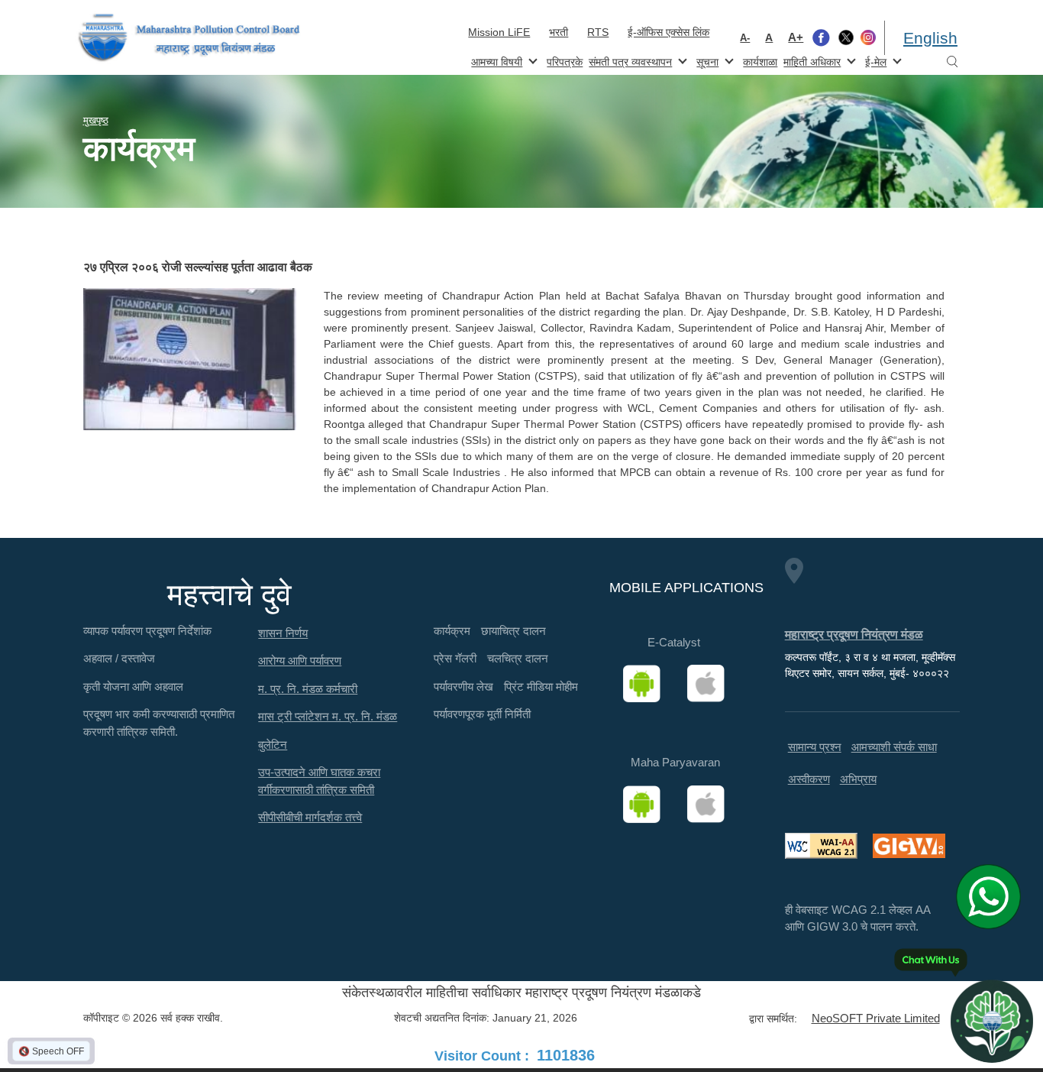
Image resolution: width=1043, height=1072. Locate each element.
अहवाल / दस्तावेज (119, 658)
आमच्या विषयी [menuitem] (495, 60)
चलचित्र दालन (517, 658)
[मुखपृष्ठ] (189, 38)
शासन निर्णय (283, 633)
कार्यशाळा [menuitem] (760, 62)
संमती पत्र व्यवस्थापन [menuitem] (629, 60)
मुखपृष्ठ (95, 120)
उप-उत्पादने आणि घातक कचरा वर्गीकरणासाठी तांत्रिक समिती (319, 781)
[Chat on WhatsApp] (993, 896)
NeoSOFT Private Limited (876, 1018)
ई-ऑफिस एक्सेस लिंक (668, 32)
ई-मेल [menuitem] (874, 60)
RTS (598, 32)
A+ (795, 37)
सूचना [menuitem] (705, 60)
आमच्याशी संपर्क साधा (894, 746)
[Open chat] (992, 1021)
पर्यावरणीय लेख (463, 686)
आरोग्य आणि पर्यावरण (299, 660)
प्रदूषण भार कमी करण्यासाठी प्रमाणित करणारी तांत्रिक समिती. (158, 723)
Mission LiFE (499, 32)
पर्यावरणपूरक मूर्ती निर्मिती (482, 714)
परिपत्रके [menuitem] (565, 62)
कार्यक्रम (452, 630)
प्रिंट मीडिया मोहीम (541, 686)
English (930, 38)
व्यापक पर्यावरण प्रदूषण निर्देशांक (147, 630)
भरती (558, 32)
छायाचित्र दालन (513, 630)
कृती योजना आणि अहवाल (133, 686)
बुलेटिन (272, 744)
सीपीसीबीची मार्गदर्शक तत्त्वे (310, 817)
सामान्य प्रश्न (814, 746)
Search (952, 62)
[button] (189, 359)
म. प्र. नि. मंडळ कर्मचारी (307, 688)
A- (745, 38)
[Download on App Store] (710, 683)
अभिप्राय (858, 778)
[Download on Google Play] (646, 683)
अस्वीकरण (809, 778)
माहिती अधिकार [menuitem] (810, 60)
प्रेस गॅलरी (455, 658)
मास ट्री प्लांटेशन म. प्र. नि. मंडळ (327, 716)
